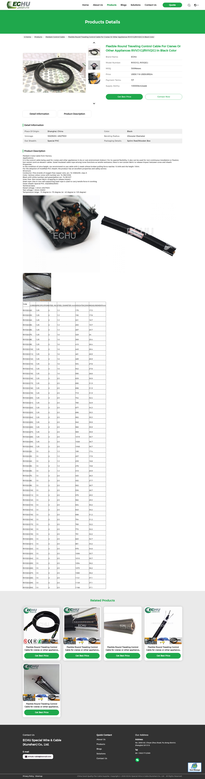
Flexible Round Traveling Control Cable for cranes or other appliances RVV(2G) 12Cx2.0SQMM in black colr (82, 648)
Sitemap (38, 776)
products (111, 5)
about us (98, 5)
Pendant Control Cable (55, 37)
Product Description (74, 114)
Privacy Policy (28, 776)
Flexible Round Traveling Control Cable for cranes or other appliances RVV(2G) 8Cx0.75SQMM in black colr (163, 648)
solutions (135, 5)
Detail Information (39, 114)
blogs (123, 5)
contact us (150, 5)
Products (38, 37)
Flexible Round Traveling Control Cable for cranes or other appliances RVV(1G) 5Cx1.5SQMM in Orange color (42, 648)
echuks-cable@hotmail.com (39, 757)
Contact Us (102, 758)
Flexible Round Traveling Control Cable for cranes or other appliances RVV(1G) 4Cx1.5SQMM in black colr (42, 705)
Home (85, 5)
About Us (101, 739)
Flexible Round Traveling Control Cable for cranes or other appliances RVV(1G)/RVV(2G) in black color (123, 648)
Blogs (99, 749)
